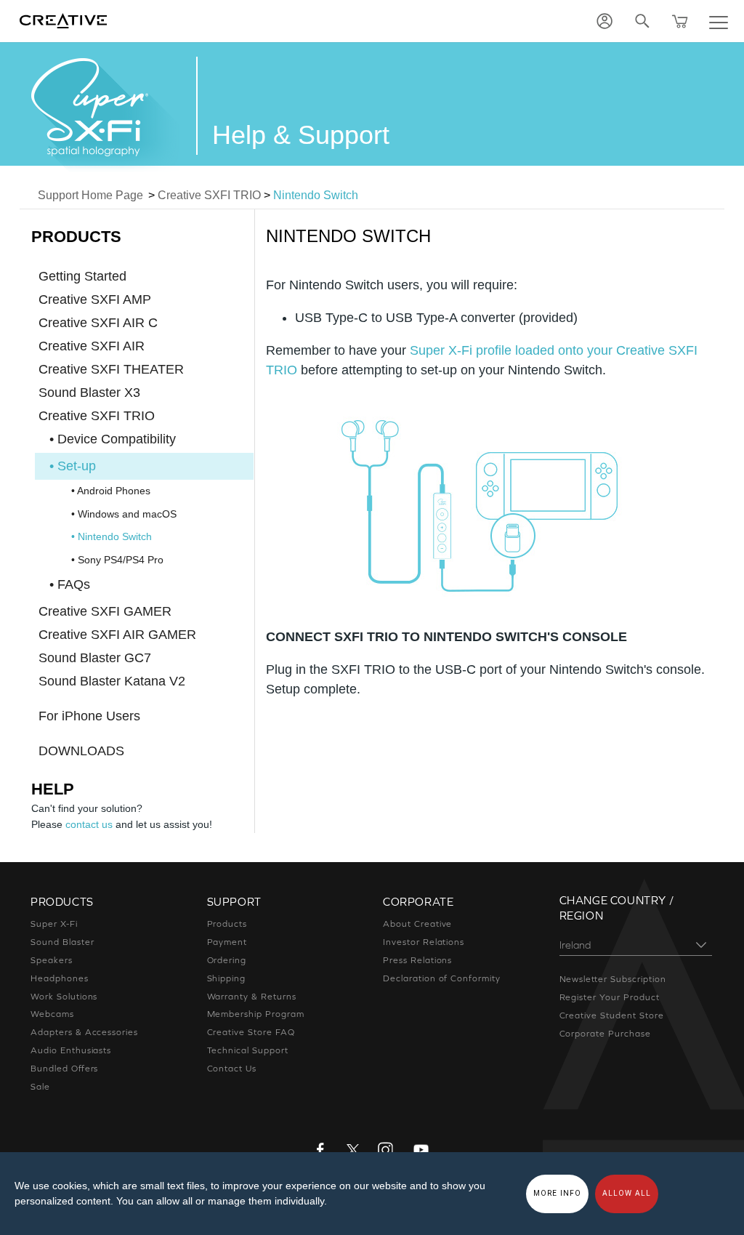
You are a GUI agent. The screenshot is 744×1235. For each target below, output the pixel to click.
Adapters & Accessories (84, 1032)
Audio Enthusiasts (71, 1050)
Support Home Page (90, 195)
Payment (227, 942)
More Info (557, 1193)
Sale (40, 1087)
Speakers (52, 960)
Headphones (60, 978)
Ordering (227, 960)
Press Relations (417, 960)
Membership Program (255, 1014)
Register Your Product (609, 997)
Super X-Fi (54, 924)
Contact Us (232, 1068)
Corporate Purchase (605, 1034)
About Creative (417, 924)
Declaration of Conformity (442, 978)
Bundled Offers (64, 1068)
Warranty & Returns (251, 996)
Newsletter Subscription (612, 979)
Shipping (226, 978)
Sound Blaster (62, 942)
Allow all (626, 1193)
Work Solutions (64, 996)
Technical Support (247, 1050)
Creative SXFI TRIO (209, 195)
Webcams (52, 1014)
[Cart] (680, 21)
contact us (89, 824)
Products (227, 924)
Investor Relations (423, 942)
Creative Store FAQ (251, 1032)
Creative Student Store (611, 1015)
